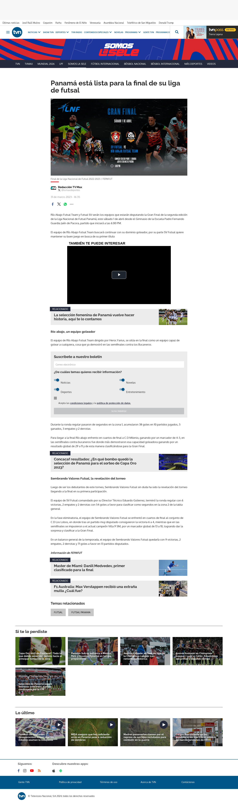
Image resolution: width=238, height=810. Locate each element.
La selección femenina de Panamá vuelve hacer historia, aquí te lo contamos (94, 317)
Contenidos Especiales (96, 32)
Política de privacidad (70, 782)
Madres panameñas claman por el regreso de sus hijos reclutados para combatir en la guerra (145, 737)
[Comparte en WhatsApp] (65, 204)
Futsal (58, 612)
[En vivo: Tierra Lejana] (194, 32)
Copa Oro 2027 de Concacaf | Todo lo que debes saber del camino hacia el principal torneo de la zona (40, 656)
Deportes (61, 32)
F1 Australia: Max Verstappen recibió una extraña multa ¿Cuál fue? (95, 589)
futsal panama (81, 612)
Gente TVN (148, 32)
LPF (61, 63)
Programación (164, 32)
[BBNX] (22, 796)
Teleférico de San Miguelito (141, 22)
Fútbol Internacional (105, 63)
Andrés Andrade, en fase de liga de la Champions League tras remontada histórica (144, 656)
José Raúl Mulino (31, 22)
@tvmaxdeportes (70, 190)
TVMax (29, 63)
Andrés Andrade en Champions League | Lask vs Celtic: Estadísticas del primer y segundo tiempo (197, 656)
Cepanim (47, 22)
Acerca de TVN (148, 782)
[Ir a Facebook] (19, 771)
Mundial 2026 (46, 63)
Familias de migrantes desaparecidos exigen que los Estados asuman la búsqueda (36, 737)
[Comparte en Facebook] (52, 204)
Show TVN (48, 32)
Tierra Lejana (216, 34)
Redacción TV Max (70, 187)
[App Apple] (54, 771)
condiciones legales (81, 403)
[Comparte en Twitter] (59, 204)
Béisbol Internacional (165, 63)
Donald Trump (166, 22)
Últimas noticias (10, 22)
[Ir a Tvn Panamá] (17, 32)
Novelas (118, 32)
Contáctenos (188, 782)
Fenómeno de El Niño (76, 22)
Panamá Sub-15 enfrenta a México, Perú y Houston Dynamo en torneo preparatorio (91, 656)
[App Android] (61, 771)
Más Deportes (193, 63)
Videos (211, 63)
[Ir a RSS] (40, 771)
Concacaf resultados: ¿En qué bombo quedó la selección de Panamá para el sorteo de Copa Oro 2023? (95, 463)
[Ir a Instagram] (25, 771)
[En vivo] (211, 28)
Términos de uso (108, 782)
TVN (17, 63)
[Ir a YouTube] (32, 771)
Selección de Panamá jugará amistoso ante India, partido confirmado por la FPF (35, 687)
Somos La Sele (77, 63)
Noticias (32, 32)
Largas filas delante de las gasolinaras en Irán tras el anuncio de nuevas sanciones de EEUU (196, 737)
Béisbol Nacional (135, 63)
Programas (131, 32)
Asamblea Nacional (114, 22)
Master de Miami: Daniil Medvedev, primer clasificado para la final (89, 568)
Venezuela (95, 22)
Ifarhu (58, 22)
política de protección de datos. (114, 403)
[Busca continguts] (176, 32)
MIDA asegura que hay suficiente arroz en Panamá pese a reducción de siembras (91, 737)
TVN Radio (76, 32)
